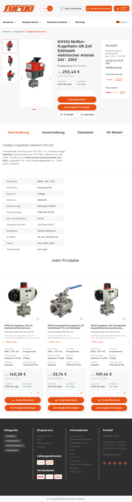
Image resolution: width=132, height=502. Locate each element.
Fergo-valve (76, 471)
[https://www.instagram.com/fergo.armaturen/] (104, 463)
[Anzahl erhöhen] (94, 93)
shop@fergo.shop (113, 67)
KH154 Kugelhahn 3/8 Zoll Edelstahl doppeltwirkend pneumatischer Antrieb (108, 326)
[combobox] (46, 8)
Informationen (79, 430)
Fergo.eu (74, 468)
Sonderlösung (12, 450)
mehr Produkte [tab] (65, 260)
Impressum (75, 461)
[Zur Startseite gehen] (19, 8)
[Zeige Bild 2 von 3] (37, 109)
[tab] (19, 132)
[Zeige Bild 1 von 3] (33, 109)
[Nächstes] (50, 78)
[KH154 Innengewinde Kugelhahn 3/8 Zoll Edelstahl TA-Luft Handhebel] (66, 300)
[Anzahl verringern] (60, 93)
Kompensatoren (13, 441)
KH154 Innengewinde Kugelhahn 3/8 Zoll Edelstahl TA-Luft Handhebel (66, 326)
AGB (39, 439)
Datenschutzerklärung (81, 464)
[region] (27, 78)
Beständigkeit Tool (79, 443)
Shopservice (45, 430)
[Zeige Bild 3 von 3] (39, 109)
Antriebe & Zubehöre (14, 446)
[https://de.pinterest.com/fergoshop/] (114, 463)
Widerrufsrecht (44, 443)
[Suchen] (50, 8)
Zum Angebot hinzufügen (77, 107)
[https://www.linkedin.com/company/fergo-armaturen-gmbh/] (125, 463)
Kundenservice (44, 436)
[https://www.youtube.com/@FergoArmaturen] (120, 463)
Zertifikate (75, 446)
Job (72, 453)
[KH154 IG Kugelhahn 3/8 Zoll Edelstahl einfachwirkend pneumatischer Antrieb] (23, 300)
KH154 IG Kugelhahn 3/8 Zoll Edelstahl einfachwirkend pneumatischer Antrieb (18, 326)
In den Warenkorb (77, 99)
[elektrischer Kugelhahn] (36, 73)
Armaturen (10, 436)
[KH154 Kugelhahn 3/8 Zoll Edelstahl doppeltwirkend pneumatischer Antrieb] (109, 300)
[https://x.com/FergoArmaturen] (109, 463)
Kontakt (40, 447)
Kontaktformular (111, 436)
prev (3, 342)
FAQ (72, 450)
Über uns (74, 457)
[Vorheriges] (22, 78)
